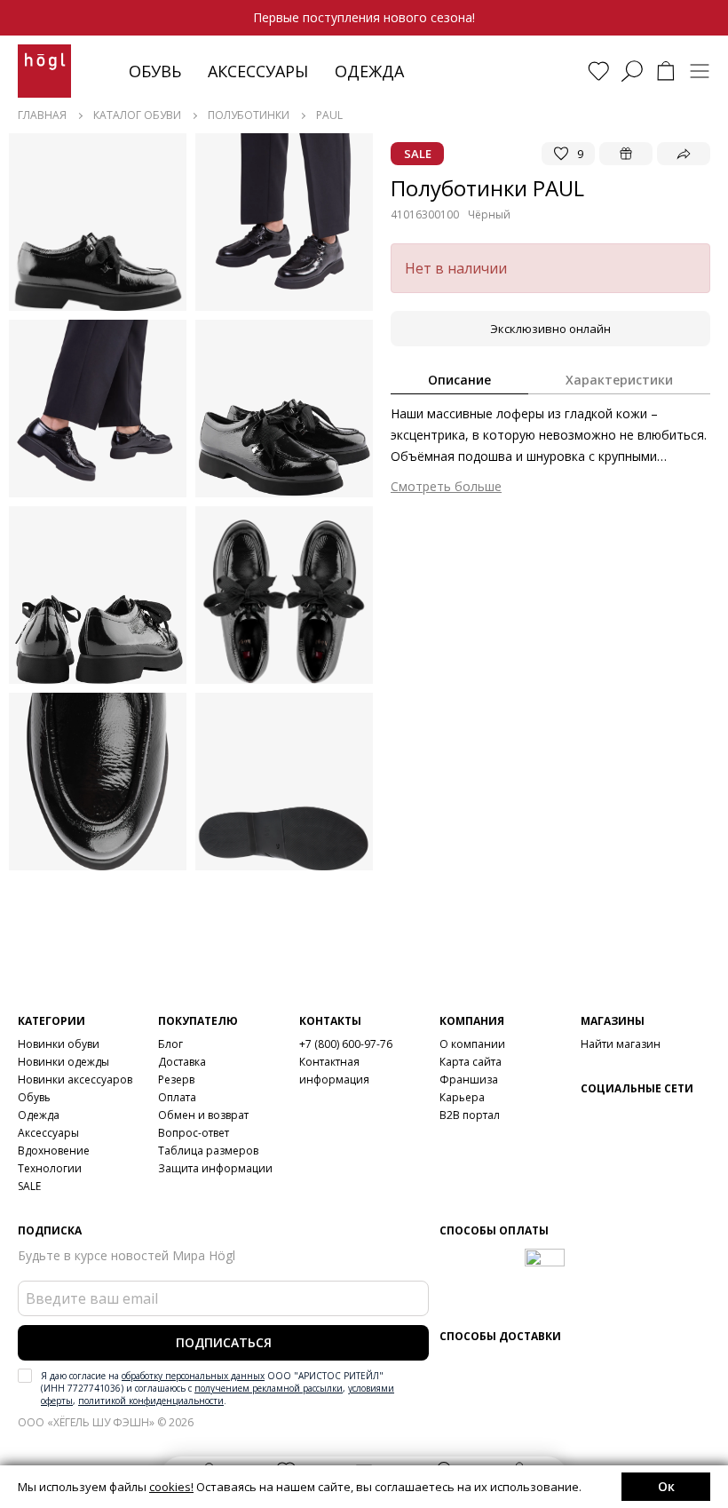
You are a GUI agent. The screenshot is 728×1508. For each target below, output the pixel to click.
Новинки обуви (58, 1044)
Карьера (462, 1097)
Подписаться (224, 1342)
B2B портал (469, 1115)
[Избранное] (598, 71)
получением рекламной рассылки (268, 1388)
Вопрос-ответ (193, 1132)
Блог (170, 1044)
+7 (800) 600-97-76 (345, 1044)
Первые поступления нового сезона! (364, 17)
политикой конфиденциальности (151, 1400)
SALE (29, 1186)
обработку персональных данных (193, 1375)
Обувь (155, 71)
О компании (472, 1044)
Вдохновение (54, 1150)
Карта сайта (470, 1061)
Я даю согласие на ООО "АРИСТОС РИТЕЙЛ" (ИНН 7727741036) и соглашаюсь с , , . (217, 1388)
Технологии (50, 1168)
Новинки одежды (63, 1061)
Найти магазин (621, 1044)
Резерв (176, 1079)
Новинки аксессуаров (75, 1079)
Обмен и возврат (203, 1115)
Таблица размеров (208, 1150)
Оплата (177, 1097)
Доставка (182, 1061)
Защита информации (215, 1168)
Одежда (369, 71)
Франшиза (468, 1079)
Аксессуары (258, 71)
